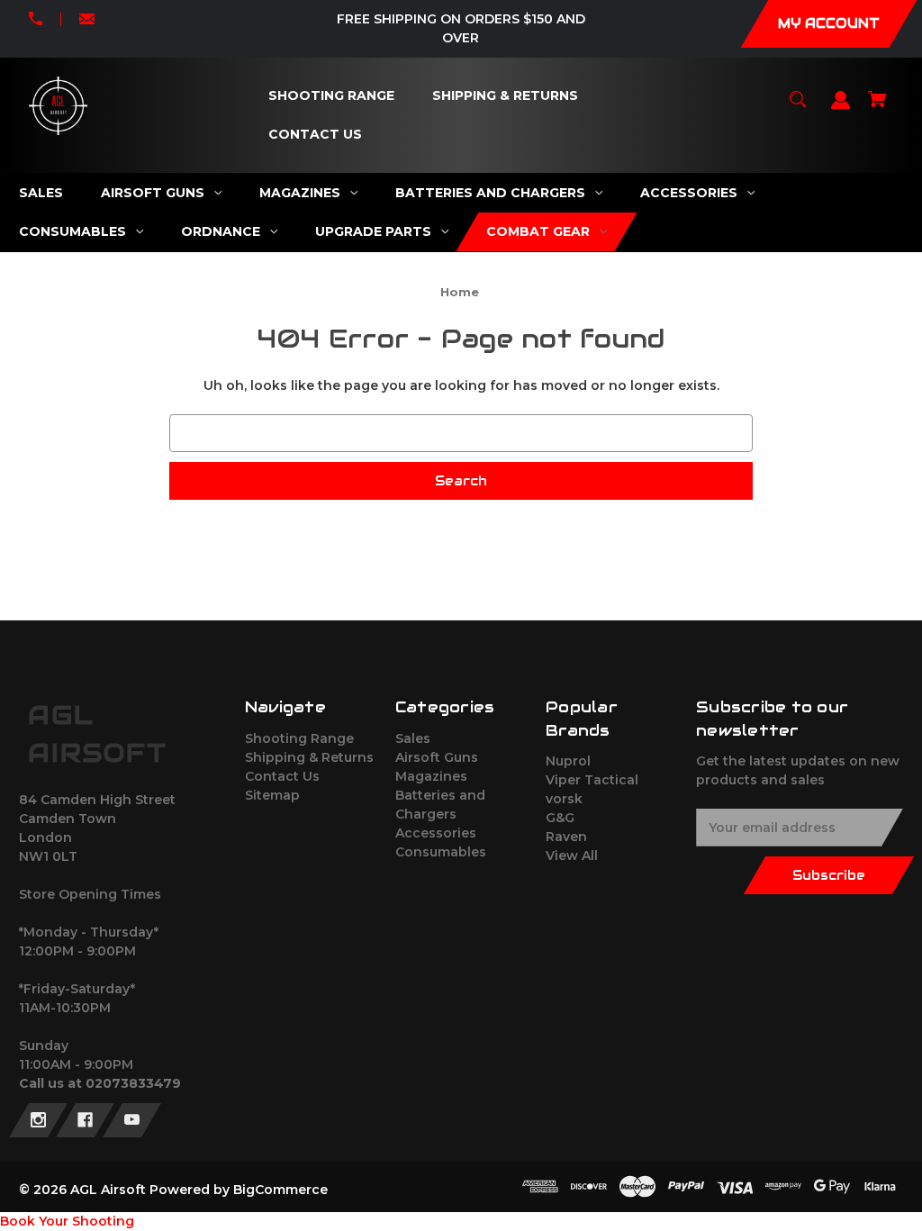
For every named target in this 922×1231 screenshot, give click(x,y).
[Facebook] (85, 1120)
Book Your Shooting (67, 1221)
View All (572, 855)
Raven (566, 836)
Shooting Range (299, 738)
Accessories (435, 833)
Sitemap (272, 795)
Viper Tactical (592, 780)
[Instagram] (38, 1120)
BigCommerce (280, 1189)
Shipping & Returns (309, 757)
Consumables (440, 852)
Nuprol (568, 761)
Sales (412, 738)
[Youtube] (131, 1120)
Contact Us (282, 776)
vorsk (564, 799)
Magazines (431, 776)
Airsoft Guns (436, 757)
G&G (560, 818)
